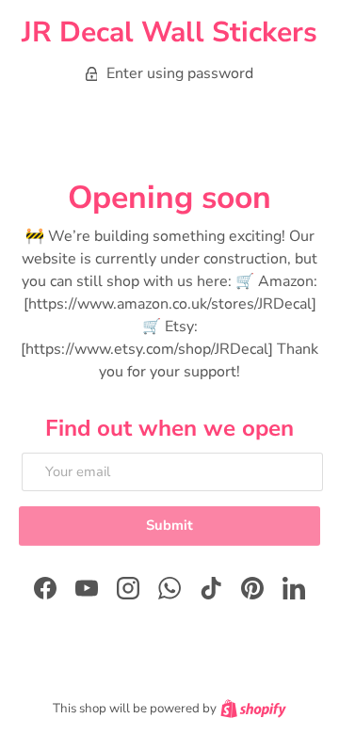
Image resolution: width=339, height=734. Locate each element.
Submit (169, 525)
